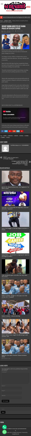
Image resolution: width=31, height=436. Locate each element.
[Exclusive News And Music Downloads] (15, 6)
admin (4, 31)
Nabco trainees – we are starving (11, 316)
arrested (11, 135)
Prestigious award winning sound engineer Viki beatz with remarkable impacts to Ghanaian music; (20, 163)
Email (3, 390)
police (8, 137)
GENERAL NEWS (7, 20)
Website (3, 395)
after (5, 135)
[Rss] (15, 431)
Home (1, 20)
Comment (4, 372)
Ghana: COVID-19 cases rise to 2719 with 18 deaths (10, 158)
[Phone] (4, 427)
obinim (3, 137)
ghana (26, 135)
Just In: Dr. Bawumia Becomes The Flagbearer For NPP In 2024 (16, 17)
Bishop (16, 135)
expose (21, 135)
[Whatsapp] (4, 432)
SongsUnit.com (15, 434)
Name (3, 385)
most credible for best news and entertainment (15, 428)
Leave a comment (6, 32)
